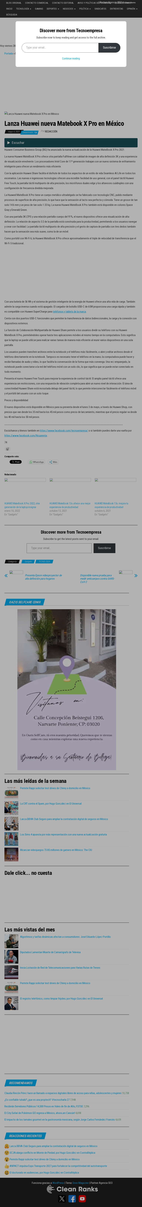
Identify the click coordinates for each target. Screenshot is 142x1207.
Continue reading (71, 58)
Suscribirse (109, 47)
